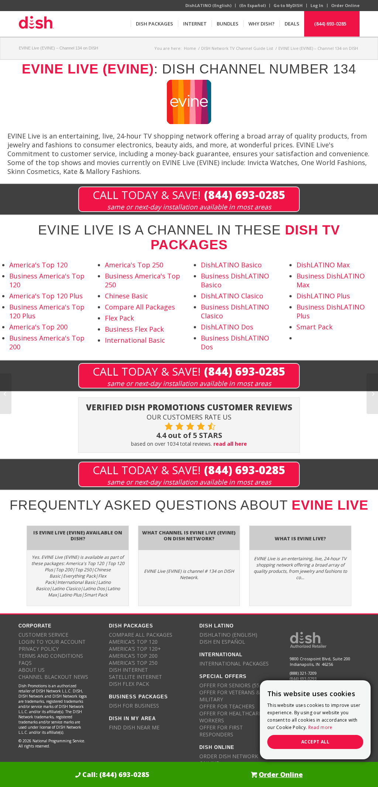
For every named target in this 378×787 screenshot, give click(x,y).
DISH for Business (134, 705)
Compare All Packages (140, 306)
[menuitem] (154, 24)
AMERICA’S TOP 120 (133, 641)
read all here (230, 443)
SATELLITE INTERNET (135, 676)
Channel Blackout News (53, 676)
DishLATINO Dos (227, 326)
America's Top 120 (38, 264)
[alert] (315, 719)
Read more (320, 727)
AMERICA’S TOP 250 (133, 662)
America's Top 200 (38, 326)
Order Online (345, 5)
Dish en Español (222, 641)
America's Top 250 (134, 264)
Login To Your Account (52, 641)
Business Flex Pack (134, 329)
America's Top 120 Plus (46, 295)
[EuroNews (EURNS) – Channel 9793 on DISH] (5, 393)
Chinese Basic (126, 295)
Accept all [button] (315, 742)
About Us (31, 669)
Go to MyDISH (288, 5)
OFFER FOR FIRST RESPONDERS (221, 731)
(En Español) (252, 5)
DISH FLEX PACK (129, 683)
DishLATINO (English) (208, 5)
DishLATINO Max (323, 264)
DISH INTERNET (128, 669)
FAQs (25, 662)
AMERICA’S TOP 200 (133, 655)
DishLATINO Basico (231, 264)
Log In (316, 5)
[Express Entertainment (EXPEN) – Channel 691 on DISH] (372, 393)
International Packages (234, 663)
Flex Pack (119, 318)
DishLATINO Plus (323, 295)
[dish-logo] (36, 24)
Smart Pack (314, 326)
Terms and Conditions (50, 655)
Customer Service (43, 634)
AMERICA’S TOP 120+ (135, 648)
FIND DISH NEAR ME (134, 727)
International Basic (135, 340)
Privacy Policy (38, 648)
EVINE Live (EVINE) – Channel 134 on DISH (58, 48)
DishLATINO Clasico (232, 295)
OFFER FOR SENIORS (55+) (232, 685)
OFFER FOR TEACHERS (227, 706)
